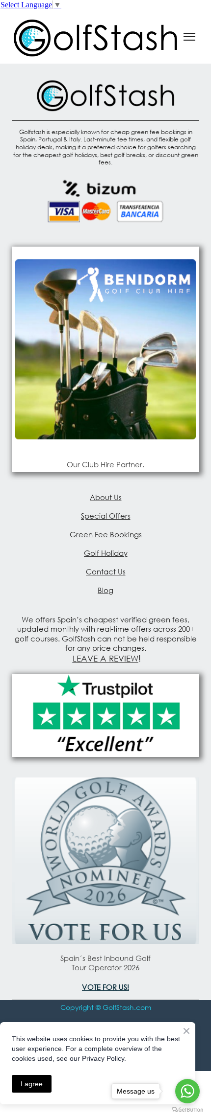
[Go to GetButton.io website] (187, 1110)
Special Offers (106, 515)
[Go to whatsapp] (187, 1091)
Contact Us (106, 571)
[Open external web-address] (105, 350)
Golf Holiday (106, 553)
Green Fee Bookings (106, 534)
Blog (105, 590)
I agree (32, 1084)
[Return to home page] (96, 36)
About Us (106, 497)
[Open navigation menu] (189, 36)
